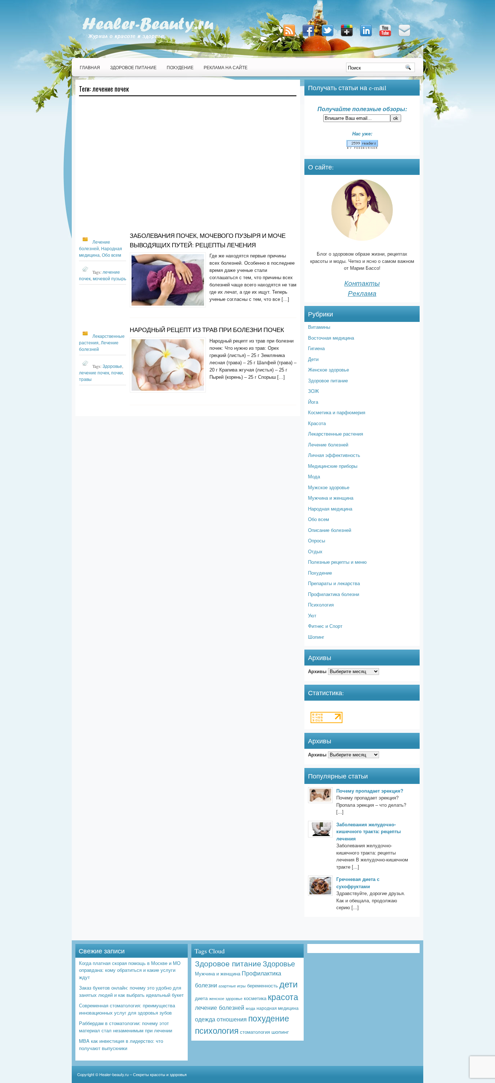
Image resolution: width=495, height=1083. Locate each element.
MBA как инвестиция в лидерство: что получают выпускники (121, 1044)
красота (283, 996)
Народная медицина (330, 508)
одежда (205, 1019)
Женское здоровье (328, 369)
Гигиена (316, 348)
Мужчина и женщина (330, 497)
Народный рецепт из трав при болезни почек (207, 330)
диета (201, 998)
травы (85, 379)
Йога (313, 401)
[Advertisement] (187, 167)
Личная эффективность (334, 455)
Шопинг (316, 636)
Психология (321, 604)
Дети (313, 359)
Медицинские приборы (332, 465)
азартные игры (232, 985)
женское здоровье (225, 998)
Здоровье (112, 366)
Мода (314, 476)
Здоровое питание (133, 67)
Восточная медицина (331, 337)
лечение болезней (219, 1007)
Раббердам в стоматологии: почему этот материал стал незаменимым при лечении (125, 1027)
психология (216, 1030)
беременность (262, 985)
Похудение (180, 67)
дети (288, 983)
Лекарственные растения (335, 433)
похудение (268, 1018)
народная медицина (278, 1008)
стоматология (255, 1031)
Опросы (316, 540)
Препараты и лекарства (334, 583)
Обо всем (111, 255)
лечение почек (94, 372)
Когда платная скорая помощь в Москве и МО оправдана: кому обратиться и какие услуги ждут (129, 970)
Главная (90, 67)
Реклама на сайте (226, 67)
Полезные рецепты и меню (337, 561)
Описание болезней (329, 529)
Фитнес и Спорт (325, 625)
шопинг (280, 1031)
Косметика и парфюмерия (336, 412)
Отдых (315, 551)
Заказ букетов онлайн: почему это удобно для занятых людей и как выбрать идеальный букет (131, 991)
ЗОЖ (313, 390)
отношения (232, 1019)
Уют (312, 615)
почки (117, 372)
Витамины (319, 326)
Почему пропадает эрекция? (369, 790)
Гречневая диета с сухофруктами (357, 883)
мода (250, 1008)
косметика (255, 998)
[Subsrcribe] (290, 37)
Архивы (317, 671)
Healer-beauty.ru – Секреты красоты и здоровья (143, 1074)
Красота (317, 423)
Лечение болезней (328, 444)
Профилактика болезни (333, 594)
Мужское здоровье (328, 487)
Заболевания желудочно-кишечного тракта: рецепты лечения (368, 831)
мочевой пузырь (109, 278)
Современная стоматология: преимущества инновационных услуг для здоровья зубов (127, 1009)
